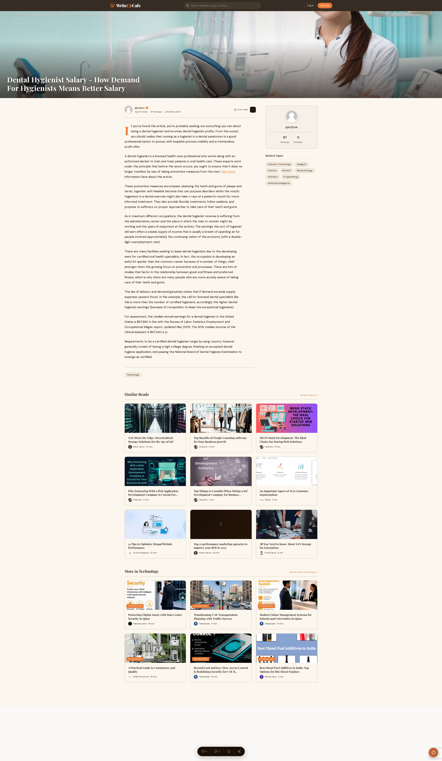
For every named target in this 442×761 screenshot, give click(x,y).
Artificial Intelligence (279, 183)
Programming (291, 176)
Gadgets (301, 164)
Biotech (287, 170)
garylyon (140, 107)
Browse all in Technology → (304, 572)
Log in (310, 5)
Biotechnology (305, 170)
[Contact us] (433, 752)
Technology (19, 15)
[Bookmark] (228, 751)
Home (7, 15)
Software (273, 176)
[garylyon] (129, 110)
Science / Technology (279, 164)
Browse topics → (309, 395)
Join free (325, 5)
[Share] (239, 751)
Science (272, 170)
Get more (228, 171)
